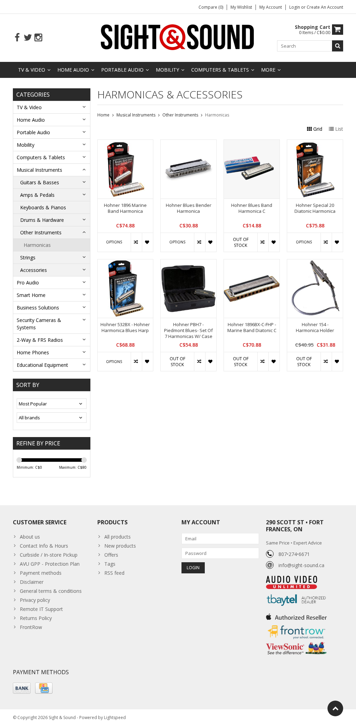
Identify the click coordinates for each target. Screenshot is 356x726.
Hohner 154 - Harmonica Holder (315, 327)
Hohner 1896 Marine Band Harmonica (125, 208)
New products (120, 545)
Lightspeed (115, 717)
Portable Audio (122, 69)
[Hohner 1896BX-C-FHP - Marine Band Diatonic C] (252, 263)
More (268, 69)
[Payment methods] (22, 688)
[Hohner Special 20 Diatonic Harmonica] (315, 143)
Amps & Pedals (37, 195)
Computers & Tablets (220, 69)
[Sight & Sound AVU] (178, 36)
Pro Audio (28, 282)
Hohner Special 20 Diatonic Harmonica (314, 208)
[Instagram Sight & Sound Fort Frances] (38, 37)
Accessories (33, 270)
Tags (109, 563)
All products (117, 536)
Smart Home (31, 295)
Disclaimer (31, 582)
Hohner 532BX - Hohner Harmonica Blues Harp (125, 327)
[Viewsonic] (296, 642)
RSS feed (114, 573)
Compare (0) (211, 7)
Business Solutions (38, 307)
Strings (27, 257)
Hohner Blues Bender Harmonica (188, 208)
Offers (111, 554)
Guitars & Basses (39, 182)
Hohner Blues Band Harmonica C (251, 208)
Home (103, 115)
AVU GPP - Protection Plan (50, 563)
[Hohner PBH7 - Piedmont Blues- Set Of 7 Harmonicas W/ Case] (188, 263)
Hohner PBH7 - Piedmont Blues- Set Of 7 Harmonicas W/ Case (188, 330)
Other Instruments (41, 232)
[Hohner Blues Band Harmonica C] (252, 143)
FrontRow (31, 627)
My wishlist (241, 7)
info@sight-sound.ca (301, 565)
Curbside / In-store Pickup (49, 554)
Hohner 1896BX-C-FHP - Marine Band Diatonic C (251, 327)
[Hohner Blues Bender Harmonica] (188, 143)
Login (295, 7)
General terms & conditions (51, 591)
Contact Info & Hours (44, 545)
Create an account (325, 7)
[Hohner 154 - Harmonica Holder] (315, 263)
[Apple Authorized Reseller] (296, 615)
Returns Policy (36, 618)
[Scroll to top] (335, 708)
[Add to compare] (136, 242)
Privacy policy (35, 600)
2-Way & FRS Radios (40, 340)
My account (270, 7)
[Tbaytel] (296, 592)
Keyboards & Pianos (43, 207)
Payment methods (41, 573)
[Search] (337, 45)
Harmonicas (37, 245)
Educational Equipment (42, 365)
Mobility (167, 69)
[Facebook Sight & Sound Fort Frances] (17, 37)
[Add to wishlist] (147, 242)
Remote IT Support (41, 609)
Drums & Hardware (42, 220)
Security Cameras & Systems (39, 324)
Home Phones (33, 352)
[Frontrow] (296, 625)
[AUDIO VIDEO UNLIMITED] (291, 579)
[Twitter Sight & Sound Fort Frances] (27, 37)
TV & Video (31, 69)
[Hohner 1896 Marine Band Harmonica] (125, 143)
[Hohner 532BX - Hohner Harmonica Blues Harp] (125, 263)
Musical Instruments (39, 170)
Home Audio (73, 69)
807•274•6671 (294, 554)
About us (30, 536)
